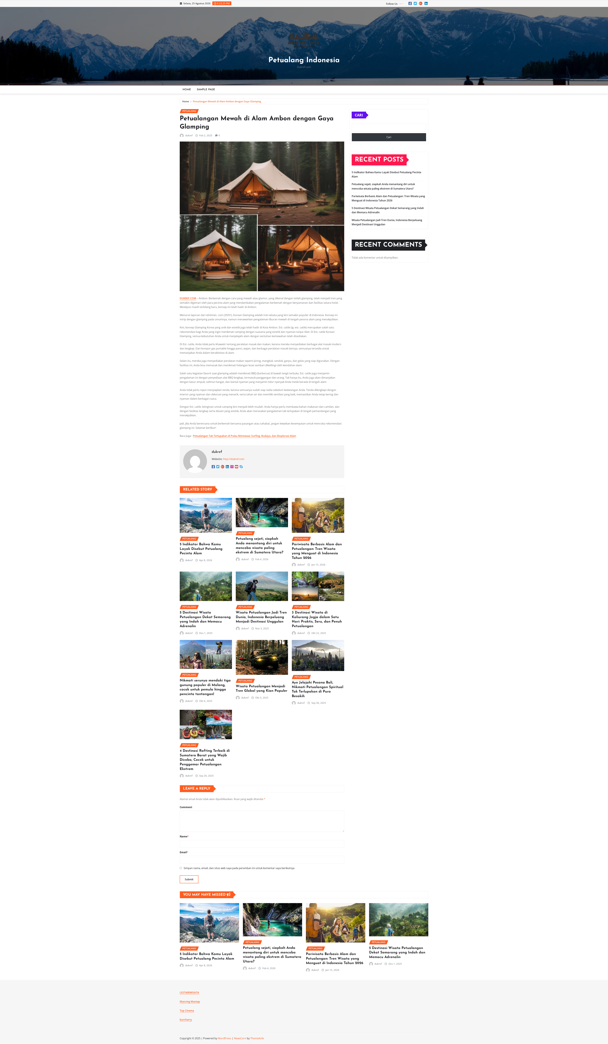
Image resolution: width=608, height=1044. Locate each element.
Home (187, 89)
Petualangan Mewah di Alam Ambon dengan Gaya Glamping (227, 101)
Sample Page (206, 89)
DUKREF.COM (188, 298)
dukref (189, 135)
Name (184, 836)
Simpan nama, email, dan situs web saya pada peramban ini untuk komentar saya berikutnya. (239, 868)
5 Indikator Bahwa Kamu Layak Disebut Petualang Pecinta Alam (201, 549)
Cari (359, 115)
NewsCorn (240, 1038)
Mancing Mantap (190, 1001)
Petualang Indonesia (304, 60)
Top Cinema (187, 1010)
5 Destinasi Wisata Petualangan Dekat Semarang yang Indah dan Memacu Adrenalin (397, 952)
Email (184, 852)
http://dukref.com (233, 459)
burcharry (186, 1019)
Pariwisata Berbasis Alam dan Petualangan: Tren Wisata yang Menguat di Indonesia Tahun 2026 (334, 958)
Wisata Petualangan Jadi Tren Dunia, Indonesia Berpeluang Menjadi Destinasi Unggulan (261, 617)
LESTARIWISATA (189, 992)
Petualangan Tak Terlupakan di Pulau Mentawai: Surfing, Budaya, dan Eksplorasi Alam (244, 436)
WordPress (224, 1038)
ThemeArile (257, 1038)
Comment (186, 807)
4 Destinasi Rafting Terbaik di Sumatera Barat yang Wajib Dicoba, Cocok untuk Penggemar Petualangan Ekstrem (205, 760)
